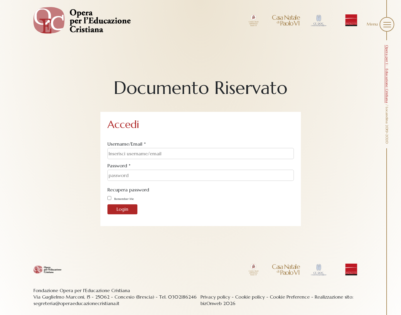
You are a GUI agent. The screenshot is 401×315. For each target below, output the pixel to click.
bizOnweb (211, 303)
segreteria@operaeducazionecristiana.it (76, 303)
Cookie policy (250, 297)
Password (119, 166)
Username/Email (126, 144)
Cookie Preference (290, 297)
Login (122, 209)
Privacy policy (215, 297)
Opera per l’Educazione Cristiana (387, 74)
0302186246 (182, 297)
